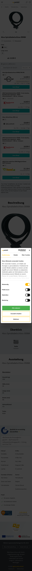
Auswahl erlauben (16, 313)
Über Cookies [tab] (26, 255)
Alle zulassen (16, 308)
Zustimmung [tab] (6, 255)
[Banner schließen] (29, 250)
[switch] (27, 289)
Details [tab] (16, 255)
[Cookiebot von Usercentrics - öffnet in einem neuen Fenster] (19, 250)
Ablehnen (16, 319)
